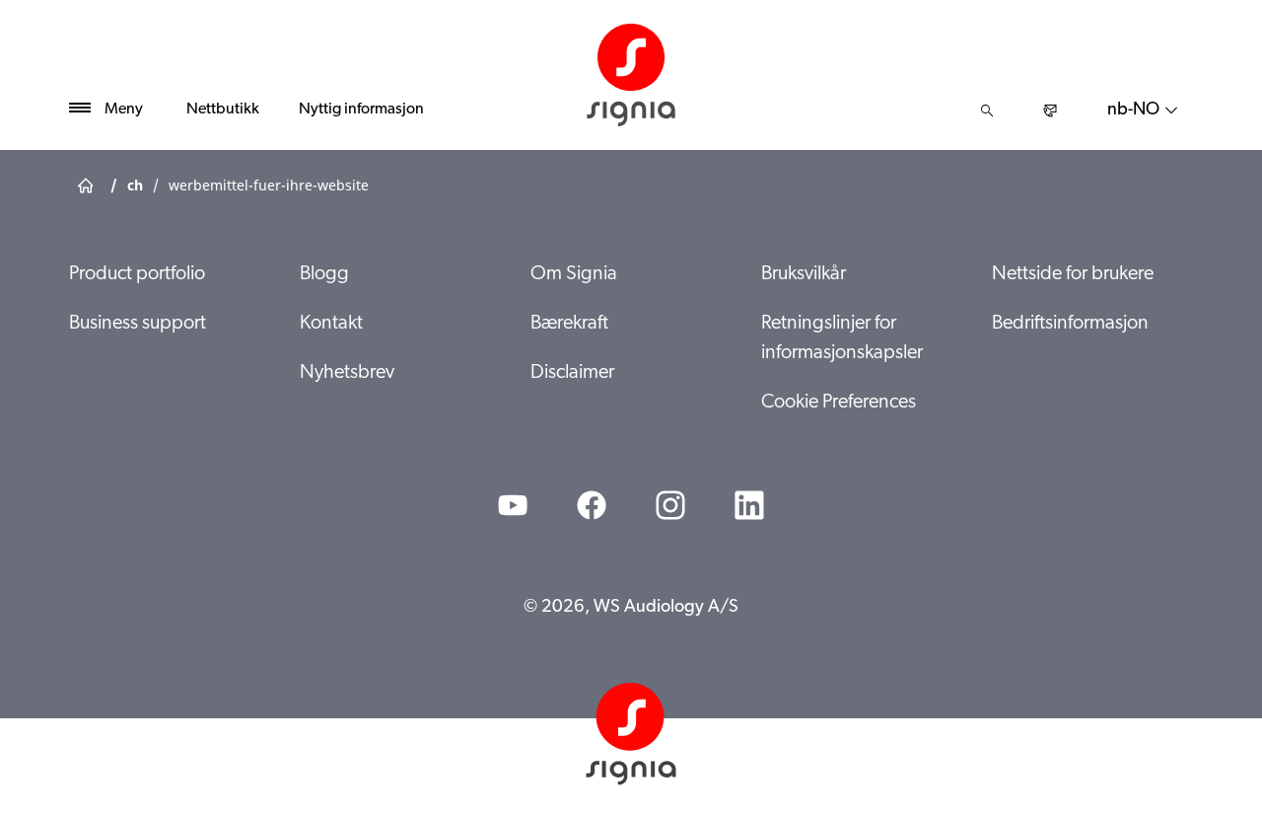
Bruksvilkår (803, 274)
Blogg (324, 274)
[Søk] (987, 110)
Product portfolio (137, 274)
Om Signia (573, 274)
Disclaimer (572, 373)
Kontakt (331, 323)
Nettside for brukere (1073, 274)
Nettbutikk (222, 109)
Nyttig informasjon (361, 109)
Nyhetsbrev (347, 373)
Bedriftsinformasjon (1070, 323)
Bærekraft (569, 323)
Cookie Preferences (838, 402)
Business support (137, 323)
